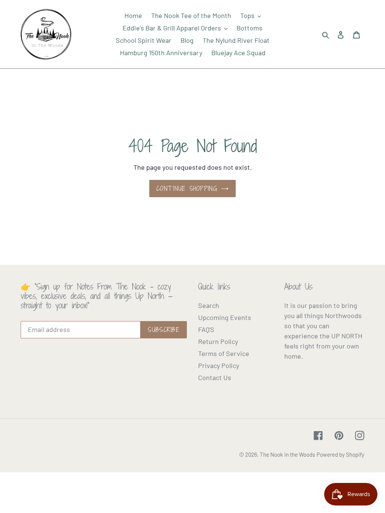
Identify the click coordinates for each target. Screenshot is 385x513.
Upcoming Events (224, 317)
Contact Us (214, 377)
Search (208, 305)
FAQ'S (206, 329)
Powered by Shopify (340, 454)
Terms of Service (223, 353)
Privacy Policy (218, 365)
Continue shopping (186, 188)
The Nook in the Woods (287, 454)
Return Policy (218, 341)
